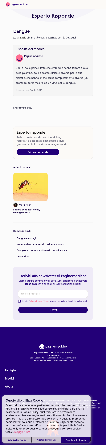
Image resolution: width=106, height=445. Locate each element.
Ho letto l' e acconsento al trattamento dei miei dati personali (54, 301)
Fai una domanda (38, 152)
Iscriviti (54, 309)
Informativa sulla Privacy (39, 301)
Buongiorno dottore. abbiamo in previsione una (42, 250)
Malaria (21, 37)
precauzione (23, 256)
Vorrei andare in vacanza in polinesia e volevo (41, 244)
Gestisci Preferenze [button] (46, 439)
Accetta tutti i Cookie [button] (76, 440)
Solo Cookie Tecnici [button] (17, 440)
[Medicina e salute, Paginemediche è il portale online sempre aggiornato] (16, 4)
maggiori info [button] (22, 431)
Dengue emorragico (27, 238)
